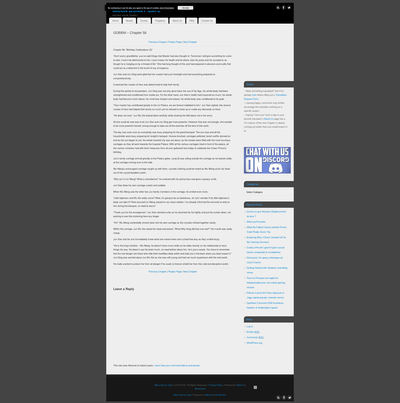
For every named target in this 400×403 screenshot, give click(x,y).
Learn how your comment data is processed (176, 365)
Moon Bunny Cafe (136, 10)
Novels (129, 20)
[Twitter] (289, 8)
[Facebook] (283, 8)
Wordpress (200, 388)
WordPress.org (254, 342)
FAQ (192, 20)
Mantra (240, 384)
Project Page (174, 41)
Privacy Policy (215, 384)
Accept (185, 7)
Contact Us (207, 20)
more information (167, 8)
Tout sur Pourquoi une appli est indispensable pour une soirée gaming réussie (266, 283)
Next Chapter (190, 41)
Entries (253, 332)
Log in (250, 326)
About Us (177, 20)
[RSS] (278, 8)
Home (115, 20)
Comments (255, 337)
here (254, 95)
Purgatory (160, 20)
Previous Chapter (157, 41)
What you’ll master (256, 221)
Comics (144, 20)
